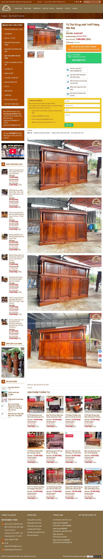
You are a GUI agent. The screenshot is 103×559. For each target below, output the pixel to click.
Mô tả (29, 133)
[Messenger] (100, 351)
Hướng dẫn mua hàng (41, 133)
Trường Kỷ (37, 8)
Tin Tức (67, 8)
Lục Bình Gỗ (9, 69)
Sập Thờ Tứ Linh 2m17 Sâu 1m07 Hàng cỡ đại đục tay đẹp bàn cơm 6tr (92, 488)
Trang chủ (4, 16)
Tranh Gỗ (59, 8)
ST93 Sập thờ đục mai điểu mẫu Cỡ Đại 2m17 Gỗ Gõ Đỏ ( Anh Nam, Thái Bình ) (35, 416)
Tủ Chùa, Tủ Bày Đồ (11, 78)
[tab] (29, 133)
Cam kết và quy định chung (35, 532)
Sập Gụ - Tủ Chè (10, 38)
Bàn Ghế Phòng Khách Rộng (12, 44)
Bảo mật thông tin (33, 535)
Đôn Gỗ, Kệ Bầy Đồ (11, 82)
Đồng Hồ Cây (9, 73)
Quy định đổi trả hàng (34, 529)
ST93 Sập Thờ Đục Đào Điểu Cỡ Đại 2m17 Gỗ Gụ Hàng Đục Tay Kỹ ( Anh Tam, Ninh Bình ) (92, 416)
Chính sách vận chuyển (60, 133)
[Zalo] (100, 360)
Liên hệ (74, 8)
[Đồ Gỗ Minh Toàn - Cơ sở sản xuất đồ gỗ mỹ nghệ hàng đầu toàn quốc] (6, 8)
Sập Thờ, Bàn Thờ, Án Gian (16, 16)
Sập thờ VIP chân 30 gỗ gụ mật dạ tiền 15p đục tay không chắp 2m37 (73, 488)
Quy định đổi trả (77, 133)
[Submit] (99, 2)
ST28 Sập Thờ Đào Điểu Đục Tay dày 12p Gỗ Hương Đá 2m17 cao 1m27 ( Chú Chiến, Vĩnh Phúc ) (35, 452)
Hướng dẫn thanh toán (34, 523)
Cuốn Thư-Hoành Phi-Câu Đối (13, 63)
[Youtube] (100, 356)
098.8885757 (13, 133)
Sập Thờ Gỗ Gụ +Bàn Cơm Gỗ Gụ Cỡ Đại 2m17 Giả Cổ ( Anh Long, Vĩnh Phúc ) (54, 416)
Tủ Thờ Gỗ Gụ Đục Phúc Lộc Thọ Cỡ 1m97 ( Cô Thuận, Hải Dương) (54, 488)
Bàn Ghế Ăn (8, 91)
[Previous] (30, 36)
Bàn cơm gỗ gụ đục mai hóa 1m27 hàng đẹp (92, 452)
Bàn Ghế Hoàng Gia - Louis (14, 29)
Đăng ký (69, 125)
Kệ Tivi (7, 86)
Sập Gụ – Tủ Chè (48, 8)
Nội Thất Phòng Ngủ (12, 104)
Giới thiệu (27, 8)
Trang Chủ (18, 8)
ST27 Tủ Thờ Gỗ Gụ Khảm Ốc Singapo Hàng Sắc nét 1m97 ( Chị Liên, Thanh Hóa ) (35, 488)
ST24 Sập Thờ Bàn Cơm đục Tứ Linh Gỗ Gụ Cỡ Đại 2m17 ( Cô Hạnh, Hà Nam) (73, 416)
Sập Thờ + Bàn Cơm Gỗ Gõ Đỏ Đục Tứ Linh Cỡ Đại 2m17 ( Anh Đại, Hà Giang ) (73, 452)
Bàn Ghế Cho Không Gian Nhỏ (13, 50)
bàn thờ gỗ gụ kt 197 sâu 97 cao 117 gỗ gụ (54, 452)
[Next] (59, 36)
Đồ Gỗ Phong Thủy (11, 99)
